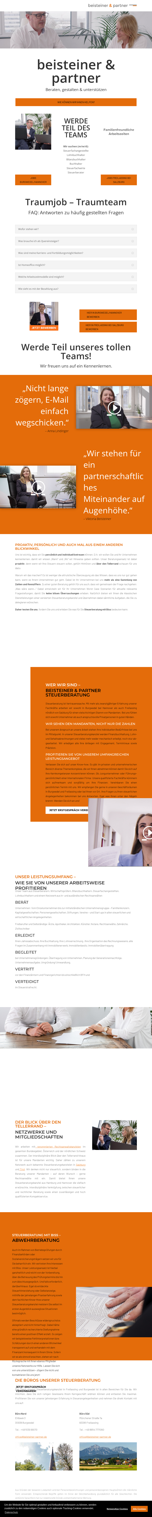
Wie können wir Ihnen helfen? (76, 102)
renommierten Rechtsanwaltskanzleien (58, 1146)
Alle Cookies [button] (139, 1509)
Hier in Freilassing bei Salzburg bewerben (105, 327)
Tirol (22, 1169)
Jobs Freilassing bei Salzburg (119, 179)
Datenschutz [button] (11, 1512)
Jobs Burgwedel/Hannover (33, 179)
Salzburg (81, 1164)
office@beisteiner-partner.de (31, 1436)
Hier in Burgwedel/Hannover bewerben (104, 314)
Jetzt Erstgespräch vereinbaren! (74, 810)
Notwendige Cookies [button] (117, 1509)
